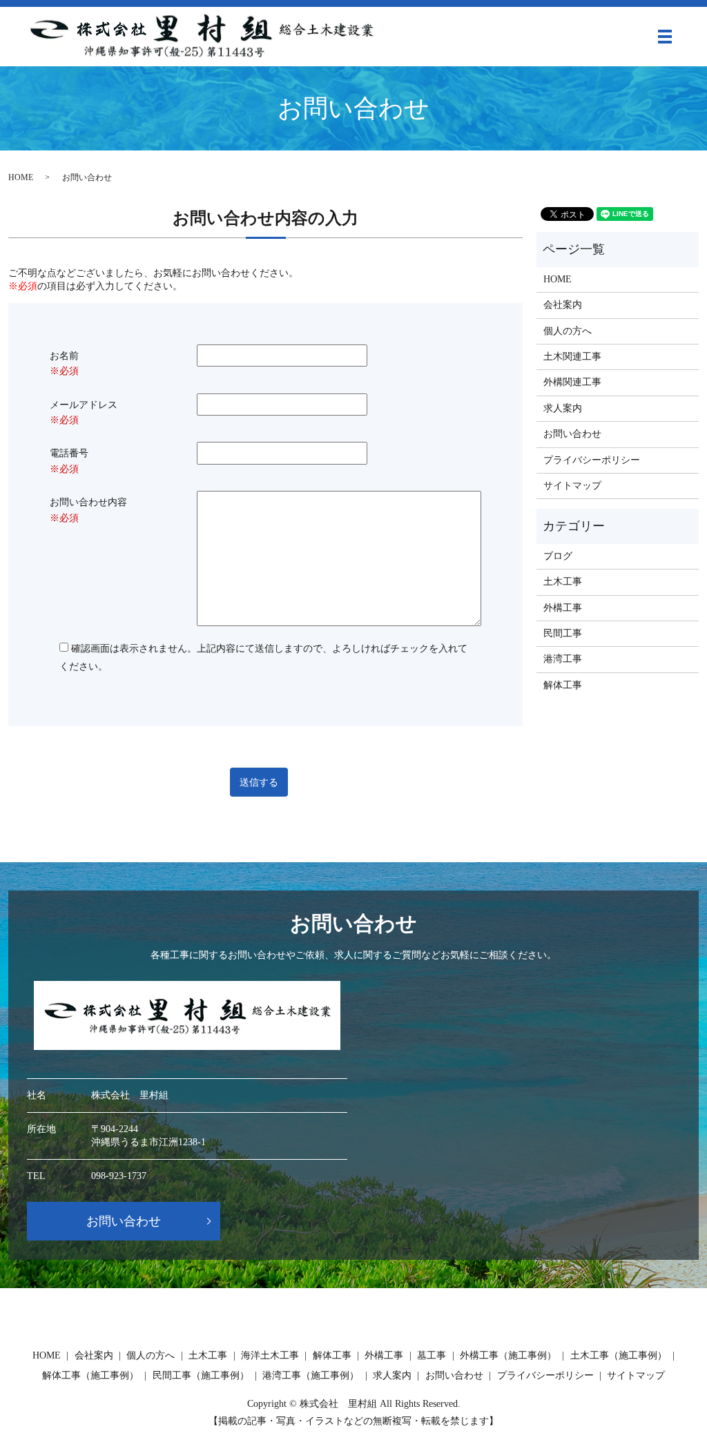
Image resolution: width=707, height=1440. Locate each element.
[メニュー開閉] (665, 36)
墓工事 (431, 1355)
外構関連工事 (572, 382)
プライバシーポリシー (591, 460)
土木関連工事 (572, 356)
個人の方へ (567, 331)
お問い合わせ (572, 434)
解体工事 (562, 685)
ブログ (557, 556)
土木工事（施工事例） (618, 1355)
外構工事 (562, 608)
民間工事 (562, 633)
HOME (20, 177)
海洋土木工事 (270, 1355)
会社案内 (562, 305)
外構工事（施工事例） (508, 1355)
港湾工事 (562, 659)
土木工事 (562, 581)
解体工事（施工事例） (90, 1375)
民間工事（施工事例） (201, 1375)
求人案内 (562, 408)
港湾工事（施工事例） (310, 1375)
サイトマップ (572, 485)
